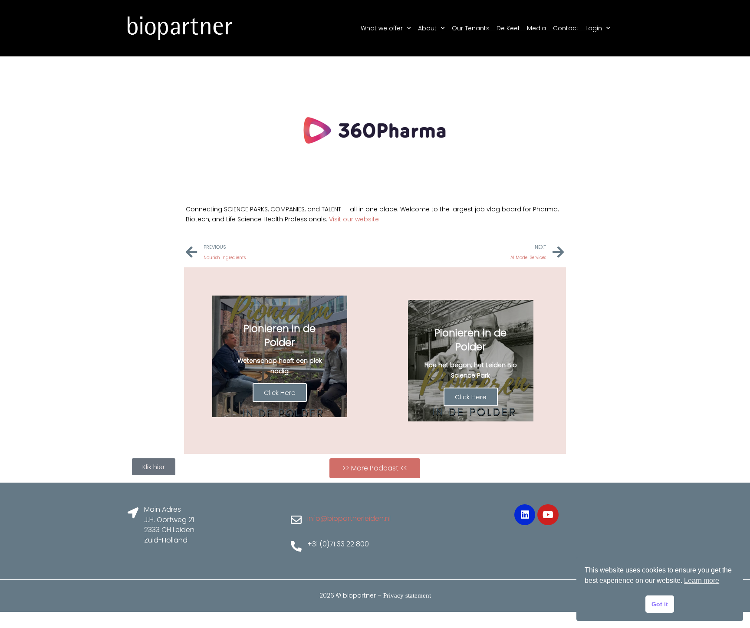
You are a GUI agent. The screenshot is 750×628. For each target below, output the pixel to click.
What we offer (382, 28)
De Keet (508, 28)
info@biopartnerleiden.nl (349, 518)
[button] (374, 468)
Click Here (280, 392)
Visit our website (354, 219)
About (427, 28)
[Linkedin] (524, 514)
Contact (566, 28)
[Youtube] (547, 514)
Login (594, 28)
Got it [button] (659, 604)
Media (536, 28)
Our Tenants (471, 28)
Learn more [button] (701, 580)
